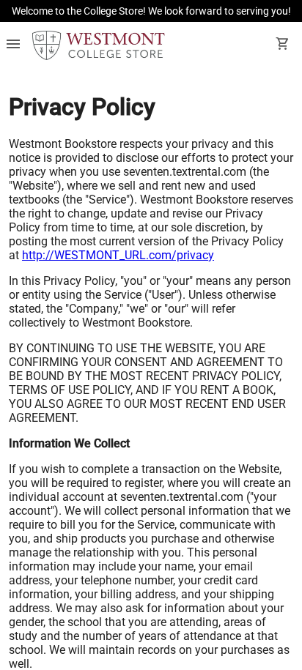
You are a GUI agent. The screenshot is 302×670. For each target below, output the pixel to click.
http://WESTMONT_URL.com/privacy (118, 255)
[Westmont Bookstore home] (98, 45)
